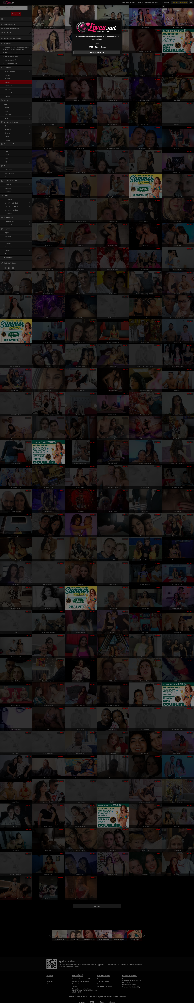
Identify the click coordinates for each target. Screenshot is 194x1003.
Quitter (97, 43)
